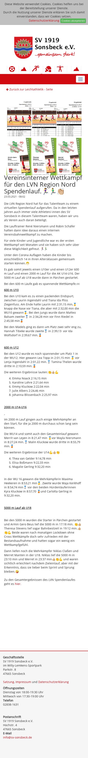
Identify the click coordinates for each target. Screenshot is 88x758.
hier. (18, 584)
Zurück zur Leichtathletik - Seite (31, 89)
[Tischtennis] (49, 69)
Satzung (8, 682)
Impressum (23, 682)
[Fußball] (13, 69)
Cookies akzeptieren (73, 20)
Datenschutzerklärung (44, 20)
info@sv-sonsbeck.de (17, 737)
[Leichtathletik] (36, 69)
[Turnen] (61, 69)
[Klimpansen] (24, 69)
